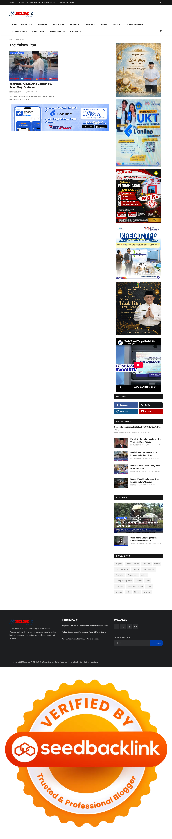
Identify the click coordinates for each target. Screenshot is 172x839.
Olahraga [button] (90, 25)
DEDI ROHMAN (135, 471)
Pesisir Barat (132, 575)
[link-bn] (60, 117)
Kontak (12, 2)
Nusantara (146, 564)
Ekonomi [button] (74, 25)
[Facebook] (116, 626)
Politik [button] (117, 25)
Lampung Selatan (122, 569)
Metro (128, 592)
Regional (119, 564)
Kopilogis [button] (74, 31)
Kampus (136, 569)
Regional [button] (43, 25)
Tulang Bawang (148, 569)
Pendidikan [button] (59, 25)
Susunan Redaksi (33, 2)
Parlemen (146, 592)
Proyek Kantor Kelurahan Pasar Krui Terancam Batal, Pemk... (145, 440)
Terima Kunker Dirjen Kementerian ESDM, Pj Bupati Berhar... (85, 632)
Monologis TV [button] (57, 31)
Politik (148, 586)
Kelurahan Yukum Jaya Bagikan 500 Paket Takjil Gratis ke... (30, 85)
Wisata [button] (104, 25)
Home (14, 25)
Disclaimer (21, 2)
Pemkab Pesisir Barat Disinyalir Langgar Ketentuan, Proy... (143, 453)
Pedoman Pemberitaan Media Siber (55, 2)
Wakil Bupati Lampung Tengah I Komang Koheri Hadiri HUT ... (143, 539)
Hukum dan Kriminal (135, 586)
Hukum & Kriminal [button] (135, 25)
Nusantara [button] (27, 25)
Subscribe (156, 643)
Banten (157, 564)
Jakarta (144, 575)
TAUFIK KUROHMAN (122, 530)
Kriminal (138, 581)
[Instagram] (129, 626)
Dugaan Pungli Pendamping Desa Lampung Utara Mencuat (144, 480)
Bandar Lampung (132, 564)
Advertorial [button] (38, 31)
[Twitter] (123, 626)
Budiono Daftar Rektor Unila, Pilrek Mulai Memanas (145, 467)
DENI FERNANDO (15, 92)
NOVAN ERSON (135, 445)
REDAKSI (133, 485)
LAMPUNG (120, 586)
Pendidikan (120, 575)
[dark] (161, 3)
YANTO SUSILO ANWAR (122, 433)
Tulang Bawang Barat (124, 581)
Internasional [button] (19, 31)
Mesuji (136, 592)
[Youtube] (135, 626)
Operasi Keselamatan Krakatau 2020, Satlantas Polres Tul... (137, 428)
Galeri (72, 2)
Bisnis (147, 581)
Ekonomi (119, 592)
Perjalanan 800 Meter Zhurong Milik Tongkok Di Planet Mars (85, 625)
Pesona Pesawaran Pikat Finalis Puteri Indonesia (80, 639)
